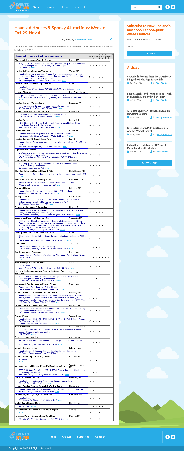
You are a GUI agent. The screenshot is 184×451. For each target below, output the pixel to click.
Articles (66, 436)
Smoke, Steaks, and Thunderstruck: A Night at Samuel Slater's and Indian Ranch (149, 95)
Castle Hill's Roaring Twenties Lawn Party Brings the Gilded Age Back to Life (149, 78)
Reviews (51, 7)
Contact (80, 7)
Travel (65, 7)
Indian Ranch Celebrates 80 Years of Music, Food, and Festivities (146, 147)
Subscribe (83, 436)
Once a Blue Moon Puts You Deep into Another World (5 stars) (147, 129)
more (33, 68)
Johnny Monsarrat (83, 39)
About (36, 7)
